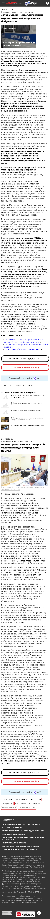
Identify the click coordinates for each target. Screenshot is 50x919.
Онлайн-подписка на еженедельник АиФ (23, 831)
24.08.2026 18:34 (7, 439)
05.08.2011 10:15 (7, 10)
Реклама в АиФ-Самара (13, 834)
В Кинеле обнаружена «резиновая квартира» (27, 425)
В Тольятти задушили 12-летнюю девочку (26, 410)
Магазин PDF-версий (12, 828)
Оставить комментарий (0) (25, 368)
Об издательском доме (14, 824)
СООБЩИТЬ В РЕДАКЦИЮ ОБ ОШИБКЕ (19, 849)
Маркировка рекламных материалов (20, 846)
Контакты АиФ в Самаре (14, 843)
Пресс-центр (33, 824)
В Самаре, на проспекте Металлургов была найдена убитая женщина (27, 419)
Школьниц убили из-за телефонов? (23, 349)
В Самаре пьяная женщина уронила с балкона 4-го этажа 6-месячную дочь (23, 341)
